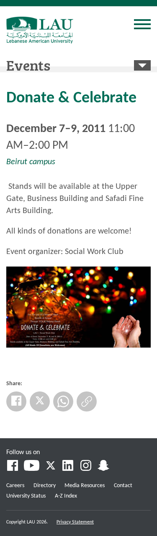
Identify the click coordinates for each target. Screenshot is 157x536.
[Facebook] (16, 401)
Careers (15, 486)
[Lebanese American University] (39, 30)
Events (28, 65)
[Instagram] (86, 466)
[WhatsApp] (63, 401)
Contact (123, 486)
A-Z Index (66, 496)
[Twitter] (40, 401)
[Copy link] (87, 401)
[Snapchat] (103, 466)
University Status (26, 496)
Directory (44, 486)
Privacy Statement (75, 522)
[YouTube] (31, 466)
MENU (142, 25)
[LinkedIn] (68, 466)
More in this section (142, 65)
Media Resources (84, 486)
